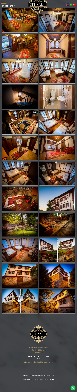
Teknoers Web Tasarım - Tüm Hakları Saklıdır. (38, 379)
